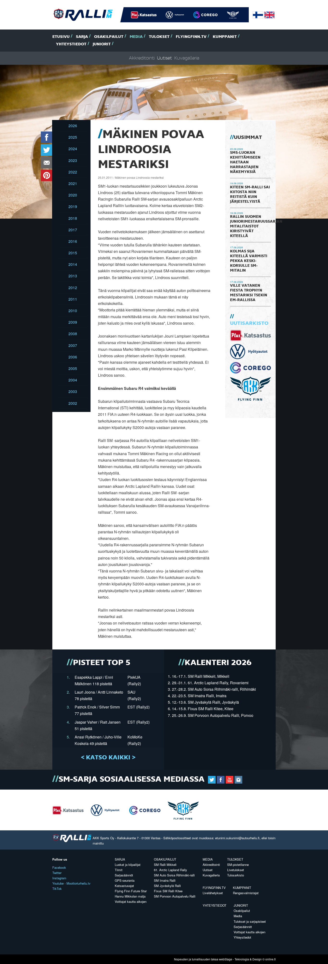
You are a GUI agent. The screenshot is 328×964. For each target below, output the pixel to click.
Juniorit (102, 44)
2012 (72, 287)
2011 (72, 299)
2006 (72, 357)
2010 (72, 310)
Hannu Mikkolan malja (130, 896)
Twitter (56, 872)
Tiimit (118, 870)
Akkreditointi (142, 58)
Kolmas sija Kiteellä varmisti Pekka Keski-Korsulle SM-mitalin (248, 261)
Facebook (59, 867)
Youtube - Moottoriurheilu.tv (71, 883)
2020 (72, 195)
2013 (72, 276)
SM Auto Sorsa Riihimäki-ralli (174, 875)
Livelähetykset (213, 893)
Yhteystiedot (71, 44)
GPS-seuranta (124, 880)
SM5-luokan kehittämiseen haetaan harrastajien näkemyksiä (245, 162)
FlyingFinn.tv (191, 37)
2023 (72, 160)
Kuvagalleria (186, 58)
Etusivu (61, 37)
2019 (72, 206)
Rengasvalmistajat (246, 893)
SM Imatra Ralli (165, 880)
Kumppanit (225, 37)
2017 (72, 229)
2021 (72, 183)
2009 (72, 322)
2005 (72, 368)
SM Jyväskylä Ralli (167, 885)
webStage (225, 959)
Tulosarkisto (235, 875)
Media (136, 37)
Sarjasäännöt (124, 875)
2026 (72, 125)
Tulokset (159, 37)
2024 (72, 148)
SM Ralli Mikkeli (165, 864)
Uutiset (164, 58)
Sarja (82, 37)
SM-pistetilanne (238, 864)
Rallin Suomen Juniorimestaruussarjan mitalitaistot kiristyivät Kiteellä (256, 226)
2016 (72, 241)
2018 (72, 218)
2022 (72, 172)
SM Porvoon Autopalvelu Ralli (174, 896)
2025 (72, 137)
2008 (72, 333)
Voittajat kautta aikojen (130, 901)
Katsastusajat (124, 885)
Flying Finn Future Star (131, 891)
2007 (72, 345)
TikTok (57, 888)
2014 (72, 264)
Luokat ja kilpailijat (127, 864)
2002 (72, 403)
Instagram (59, 878)
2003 (72, 391)
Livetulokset (235, 870)
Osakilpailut (108, 37)
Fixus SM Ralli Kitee (168, 891)
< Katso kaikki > (108, 758)
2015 (72, 253)
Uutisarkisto (249, 323)
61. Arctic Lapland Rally (170, 870)
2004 (72, 380)
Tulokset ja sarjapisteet (250, 921)
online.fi (270, 959)
